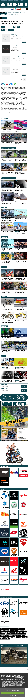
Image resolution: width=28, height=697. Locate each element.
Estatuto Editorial (16, 675)
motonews (16, 14)
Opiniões (3, 207)
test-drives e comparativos (6, 15)
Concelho (11, 29)
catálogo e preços (8, 12)
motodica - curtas (15, 15)
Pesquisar (24, 386)
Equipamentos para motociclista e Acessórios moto (13, 630)
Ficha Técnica (8, 675)
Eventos (3, 356)
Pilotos (2, 638)
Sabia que (3, 296)
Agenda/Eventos (13, 629)
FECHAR (12, 693)
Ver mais (24, 42)
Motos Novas (21, 629)
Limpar (3, 26)
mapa (8, 17)
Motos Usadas (4, 629)
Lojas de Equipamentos (20, 634)
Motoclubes (19, 637)
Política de (12, 695)
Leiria (3, 29)
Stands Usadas (18, 632)
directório (5, 17)
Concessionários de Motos (7, 632)
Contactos (3, 675)
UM (18, 26)
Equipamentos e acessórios (7, 178)
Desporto (3, 267)
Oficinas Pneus (9, 634)
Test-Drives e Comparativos (7, 148)
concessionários (4, 14)
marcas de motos (23, 12)
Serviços (7, 638)
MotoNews (3, 118)
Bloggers (25, 637)
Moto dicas (3, 326)
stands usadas (10, 14)
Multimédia (4, 237)
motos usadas (16, 12)
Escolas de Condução (9, 637)
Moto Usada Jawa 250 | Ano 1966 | (12, 645)
